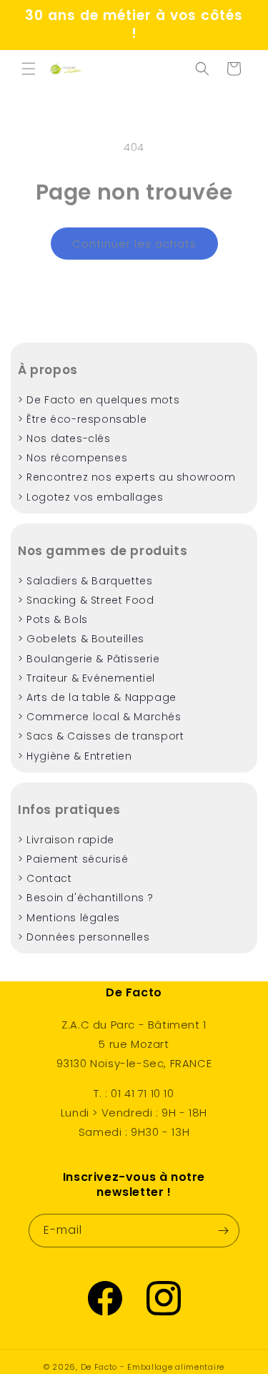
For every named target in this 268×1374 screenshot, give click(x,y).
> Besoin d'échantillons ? (86, 897)
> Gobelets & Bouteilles (81, 639)
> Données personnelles (83, 937)
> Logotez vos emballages (90, 497)
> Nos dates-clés (64, 438)
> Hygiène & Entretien (75, 756)
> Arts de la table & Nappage (97, 697)
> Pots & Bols (53, 619)
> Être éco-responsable (82, 419)
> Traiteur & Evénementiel (86, 678)
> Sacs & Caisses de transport (101, 736)
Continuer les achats (134, 243)
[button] (28, 68)
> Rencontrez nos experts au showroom (127, 477)
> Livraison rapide (66, 840)
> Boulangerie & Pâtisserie (89, 659)
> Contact (44, 878)
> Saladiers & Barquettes (85, 581)
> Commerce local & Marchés (100, 717)
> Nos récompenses (72, 458)
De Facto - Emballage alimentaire (152, 1367)
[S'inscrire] (223, 1230)
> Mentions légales (69, 918)
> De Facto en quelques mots (98, 400)
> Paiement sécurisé (73, 859)
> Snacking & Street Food (86, 600)
